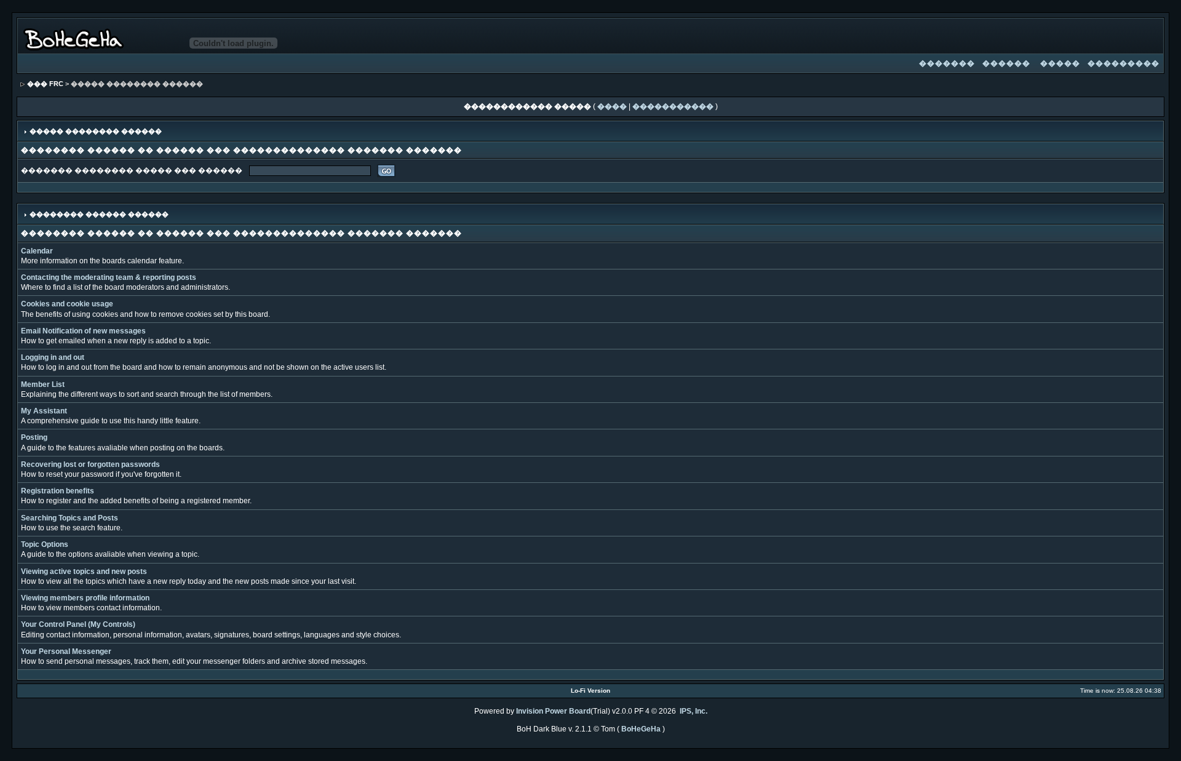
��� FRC (45, 83)
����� (1060, 63)
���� (612, 106)
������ (1006, 63)
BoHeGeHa (641, 729)
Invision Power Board (553, 711)
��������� (1123, 63)
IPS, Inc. (693, 711)
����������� (673, 106)
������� (947, 63)
